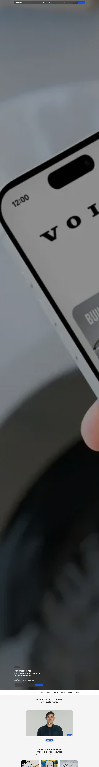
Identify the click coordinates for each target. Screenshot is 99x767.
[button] (45, 3)
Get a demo (49, 740)
